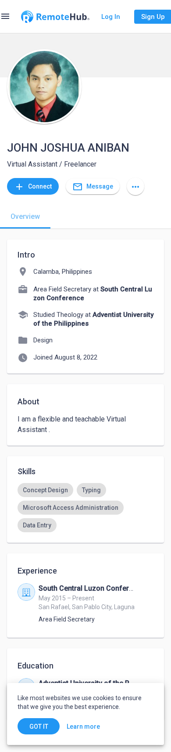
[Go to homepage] (55, 17)
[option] (45, 490)
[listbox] (85, 507)
